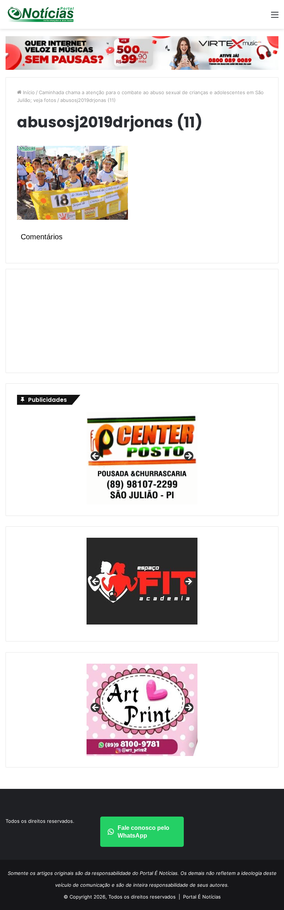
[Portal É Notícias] (41, 14)
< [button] (95, 456)
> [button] (188, 456)
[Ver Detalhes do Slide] (142, 581)
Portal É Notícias (202, 897)
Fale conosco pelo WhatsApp (143, 832)
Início (28, 92)
